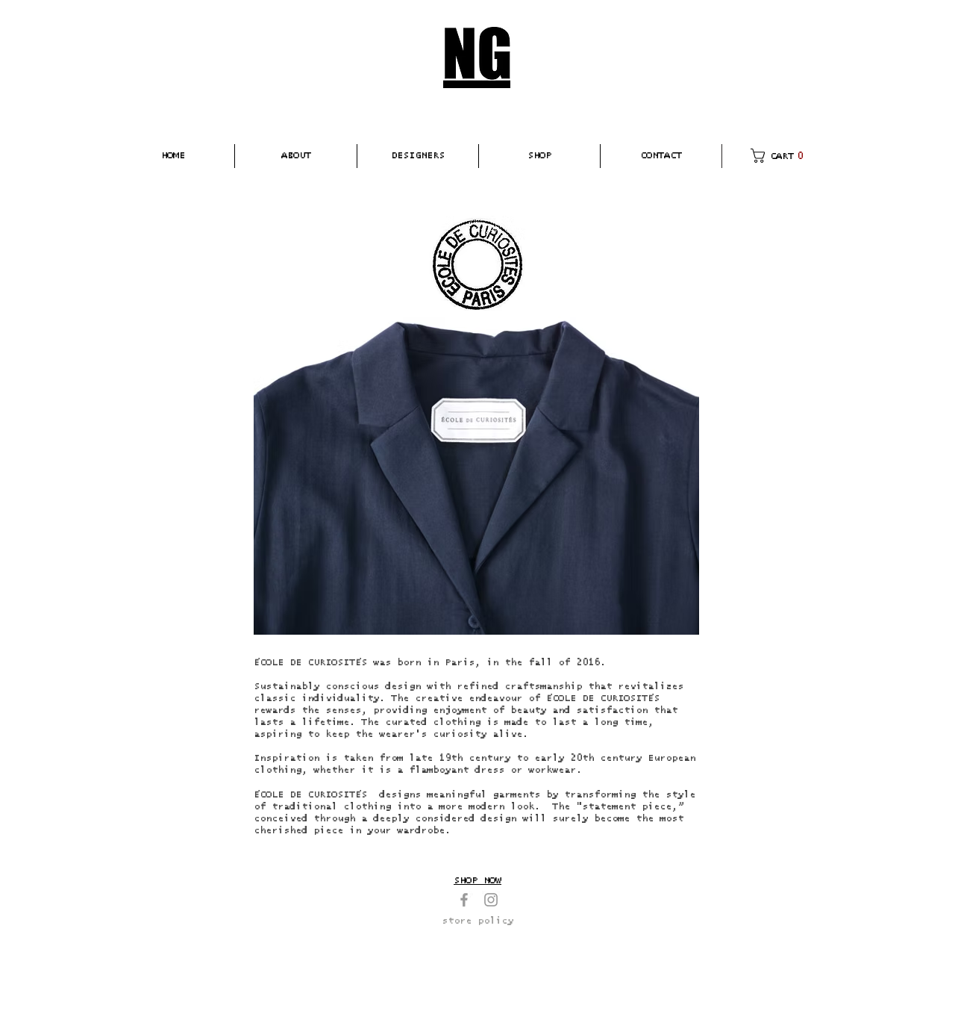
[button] (296, 156)
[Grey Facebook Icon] (464, 900)
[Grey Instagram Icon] (491, 900)
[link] (781, 156)
